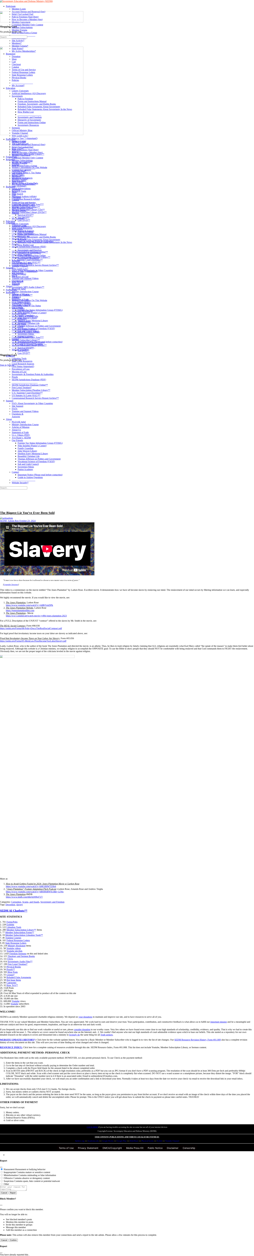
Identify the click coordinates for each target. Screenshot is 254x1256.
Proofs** (10, 969)
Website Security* (20, 482)
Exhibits (15, 297)
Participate (11, 139)
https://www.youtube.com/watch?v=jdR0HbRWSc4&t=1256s (34, 891)
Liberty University (20, 223)
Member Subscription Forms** (19, 932)
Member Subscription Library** (21, 930)
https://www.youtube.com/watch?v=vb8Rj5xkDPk (29, 605)
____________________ (23, 168)
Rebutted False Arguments (18, 977)
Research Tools (19, 324)
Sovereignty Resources (28, 258)
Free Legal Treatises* (22, 387)
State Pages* (18, 181)
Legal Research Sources (23, 364)
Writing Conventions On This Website (29, 300)
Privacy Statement (88, 1148)
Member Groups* (20, 179)
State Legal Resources (22, 361)
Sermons (16, 260)
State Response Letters (22, 208)
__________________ (22, 216)
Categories (11, 982)
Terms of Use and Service (24, 202)
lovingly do (74, 1035)
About (9, 419)
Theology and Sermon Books (21, 956)
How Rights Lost (26, 245)
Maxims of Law (19, 371)
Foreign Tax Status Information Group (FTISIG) (40, 443)
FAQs (14, 408)
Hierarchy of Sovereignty (29, 253)
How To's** (12, 985)
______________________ (25, 382)
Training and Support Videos (25, 411)
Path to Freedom (25, 231)
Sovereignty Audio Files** (20, 961)
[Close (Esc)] (1, 1167)
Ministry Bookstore (17, 945)
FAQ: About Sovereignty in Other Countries (32, 403)
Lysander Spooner (11, 584)
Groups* (10, 974)
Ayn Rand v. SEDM (21, 437)
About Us (16, 430)
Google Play (122, 1141)
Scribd (159, 1141)
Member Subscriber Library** (26, 340)
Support (9, 400)
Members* (17, 176)
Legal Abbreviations (21, 321)
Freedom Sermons (17, 953)
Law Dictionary (19, 319)
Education (10, 221)
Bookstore (10, 187)
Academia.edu (93, 1141)
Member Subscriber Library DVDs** (29, 345)
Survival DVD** (26, 348)
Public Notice (155, 1148)
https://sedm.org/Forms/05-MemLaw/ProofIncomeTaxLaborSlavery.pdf (33, 641)
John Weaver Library (27, 451)
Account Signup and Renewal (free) (28, 144)
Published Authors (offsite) (24, 329)
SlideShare (134, 1141)
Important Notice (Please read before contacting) (40, 474)
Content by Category (21, 303)
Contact (15, 472)
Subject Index (18, 308)
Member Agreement (21, 155)
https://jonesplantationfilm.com (20, 610)
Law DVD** (24, 353)
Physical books (148, 1141)
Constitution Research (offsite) (26, 332)
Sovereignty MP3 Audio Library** (28, 287)
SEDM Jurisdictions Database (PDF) (29, 379)
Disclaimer (172, 1148)
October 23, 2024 (27, 521)
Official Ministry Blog (22, 263)
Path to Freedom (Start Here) (25, 150)
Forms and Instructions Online (32, 255)
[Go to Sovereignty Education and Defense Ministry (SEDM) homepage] (26, 1)
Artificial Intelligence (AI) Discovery (29, 226)
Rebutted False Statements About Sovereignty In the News (45, 242)
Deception (10, 904)
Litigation (10, 356)
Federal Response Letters (23, 205)
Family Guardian (25, 448)
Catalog (15, 200)
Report (13, 1193)
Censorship (189, 1148)
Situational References (22, 311)
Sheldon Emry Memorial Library (33, 453)
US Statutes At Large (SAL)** (26, 395)
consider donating (82, 1029)
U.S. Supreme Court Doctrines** (27, 393)
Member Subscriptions (22, 160)
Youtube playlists (14, 951)
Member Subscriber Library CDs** (28, 342)
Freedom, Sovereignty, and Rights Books (37, 237)
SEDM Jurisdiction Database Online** (30, 385)
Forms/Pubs (11, 290)
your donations (85, 1017)
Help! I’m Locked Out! (22, 147)
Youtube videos (13, 948)
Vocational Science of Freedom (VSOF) (36, 461)
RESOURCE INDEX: (11, 1047)
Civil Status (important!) (23, 366)
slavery (19, 904)
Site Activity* (18, 173)
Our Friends (17, 440)
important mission (218, 1022)
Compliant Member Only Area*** (28, 337)
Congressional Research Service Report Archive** (35, 398)
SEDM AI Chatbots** (22, 295)
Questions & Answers (17, 415)
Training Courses (13, 937)
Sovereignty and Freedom (30, 250)
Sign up (10, 365)
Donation (16, 189)
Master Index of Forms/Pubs (25, 316)
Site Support (17, 406)
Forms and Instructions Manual (32, 234)
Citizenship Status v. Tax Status (26, 305)
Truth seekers (106, 1035)
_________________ (22, 279)
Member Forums (19, 163)
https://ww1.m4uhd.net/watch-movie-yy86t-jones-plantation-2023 (36, 615)
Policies (15, 213)
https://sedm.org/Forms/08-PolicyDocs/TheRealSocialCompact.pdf (31, 628)
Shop (14, 192)
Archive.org (79, 1141)
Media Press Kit (134, 1148)
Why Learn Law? (20, 268)
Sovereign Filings (26, 467)
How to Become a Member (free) (27, 152)
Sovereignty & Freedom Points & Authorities (33, 374)
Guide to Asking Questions (30, 477)
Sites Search (17, 327)
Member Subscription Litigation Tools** (24, 935)
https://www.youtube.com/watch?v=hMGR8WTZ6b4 (31, 886)
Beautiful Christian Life (29, 456)
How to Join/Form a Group (24, 165)
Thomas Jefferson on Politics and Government (39, 459)
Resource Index (19, 313)
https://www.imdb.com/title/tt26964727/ (24, 897)
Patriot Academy (25, 469)
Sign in (3, 365)
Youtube (16, 1001)
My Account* (18, 218)
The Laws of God (20, 276)
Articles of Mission (20, 427)
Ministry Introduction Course (25, 424)
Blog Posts (13, 972)
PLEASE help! (19, 422)
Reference (10, 292)
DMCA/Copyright (112, 1148)
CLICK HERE (92, 1127)
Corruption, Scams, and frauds (25, 902)
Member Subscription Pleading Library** (31, 390)
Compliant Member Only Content (27, 157)
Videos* (15, 284)
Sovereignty (17, 229)
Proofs (15, 377)
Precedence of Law (21, 369)
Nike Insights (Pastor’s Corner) (32, 445)
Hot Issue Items (13, 980)
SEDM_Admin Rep (9, 521)
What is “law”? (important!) (24, 271)
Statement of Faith (20, 432)
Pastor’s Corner (19, 274)
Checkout (16, 197)
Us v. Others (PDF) (21, 435)
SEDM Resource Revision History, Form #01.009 (197, 1039)
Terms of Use (66, 1148)
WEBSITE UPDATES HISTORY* (17, 1039)
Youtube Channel (20, 266)
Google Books (107, 1141)
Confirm (13, 1240)
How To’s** (17, 282)
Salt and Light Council (28, 464)
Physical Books (19, 210)
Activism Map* (19, 171)
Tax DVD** (23, 350)
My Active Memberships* (24, 184)
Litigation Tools (19, 358)
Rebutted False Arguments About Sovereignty (39, 239)
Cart (14, 194)
